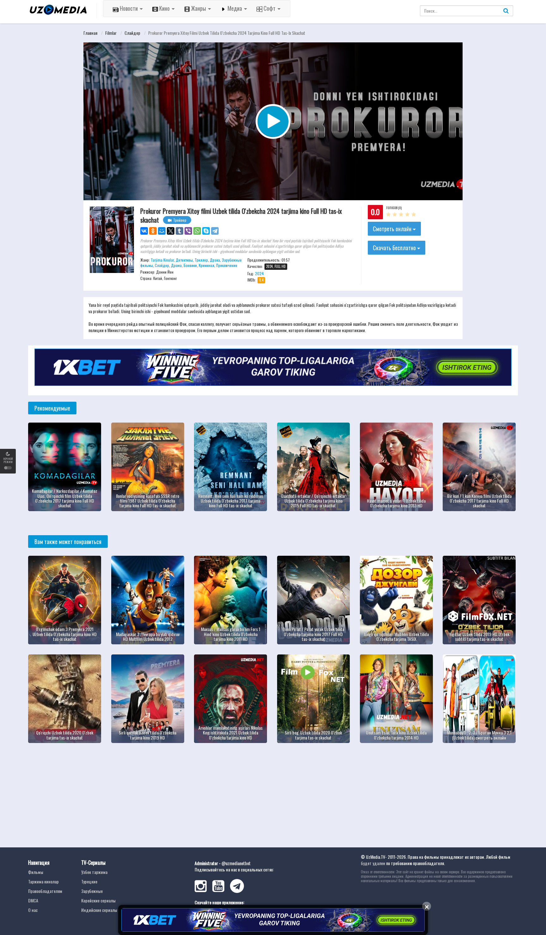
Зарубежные (92, 891)
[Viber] (188, 231)
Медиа (234, 8)
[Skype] (206, 231)
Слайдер (132, 32)
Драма (176, 265)
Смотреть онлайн (393, 229)
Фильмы (35, 872)
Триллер (201, 260)
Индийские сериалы (99, 910)
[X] (170, 231)
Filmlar (111, 32)
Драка (215, 260)
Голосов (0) (394, 207)
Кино (164, 8)
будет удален (373, 863)
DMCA (33, 900)
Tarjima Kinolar (162, 260)
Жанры (198, 8)
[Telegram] (215, 231)
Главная (90, 32)
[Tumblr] (179, 231)
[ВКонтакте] (144, 231)
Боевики (190, 265)
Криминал (206, 265)
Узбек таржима (94, 872)
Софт (269, 8)
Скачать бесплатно (395, 248)
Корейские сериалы (98, 900)
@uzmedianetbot (236, 863)
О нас (33, 910)
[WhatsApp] (197, 231)
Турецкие (89, 881)
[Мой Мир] (162, 231)
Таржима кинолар (43, 881)
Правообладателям (45, 891)
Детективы (184, 260)
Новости (128, 8)
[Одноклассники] (153, 231)
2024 (259, 273)
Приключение (226, 265)
